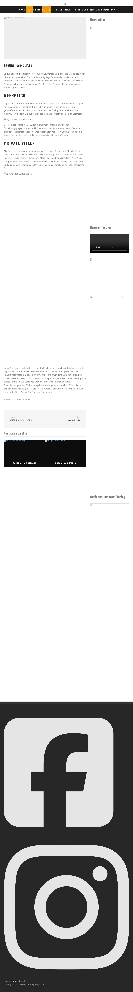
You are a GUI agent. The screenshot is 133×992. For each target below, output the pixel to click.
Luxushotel (17, 400)
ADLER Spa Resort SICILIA (21, 419)
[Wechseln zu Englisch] (96, 9)
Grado (7, 400)
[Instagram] (66, 977)
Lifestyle (57, 9)
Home (22, 9)
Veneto (27, 400)
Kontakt (22, 981)
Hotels (46, 9)
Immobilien (70, 9)
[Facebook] (59, 834)
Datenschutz (10, 981)
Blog (29, 9)
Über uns (83, 9)
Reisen (37, 9)
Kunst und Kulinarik (71, 419)
